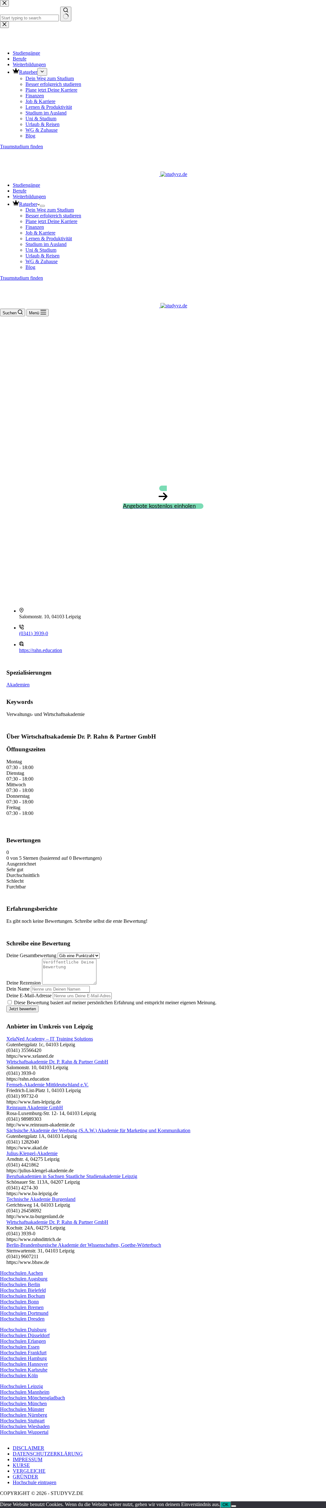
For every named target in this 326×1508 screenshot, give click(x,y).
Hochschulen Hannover (24, 1364)
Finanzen (34, 227)
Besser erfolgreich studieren (53, 215)
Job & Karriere (40, 232)
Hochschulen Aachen (21, 1273)
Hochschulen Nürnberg (23, 1415)
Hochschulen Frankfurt (23, 1352)
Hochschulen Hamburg (23, 1358)
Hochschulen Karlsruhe (23, 1369)
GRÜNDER (25, 1476)
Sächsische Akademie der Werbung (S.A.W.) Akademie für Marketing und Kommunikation (98, 1130)
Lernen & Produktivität (48, 238)
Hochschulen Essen (19, 1347)
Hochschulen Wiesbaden (25, 1426)
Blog (30, 267)
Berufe (19, 190)
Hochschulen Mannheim (24, 1392)
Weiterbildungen (29, 196)
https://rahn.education (40, 650)
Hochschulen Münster (22, 1409)
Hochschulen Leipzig (21, 1386)
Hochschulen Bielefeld (23, 1290)
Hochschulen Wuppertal (24, 1432)
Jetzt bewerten (22, 1009)
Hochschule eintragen (34, 1482)
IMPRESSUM (27, 1459)
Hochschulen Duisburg (23, 1329)
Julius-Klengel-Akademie (32, 1153)
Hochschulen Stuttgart (22, 1420)
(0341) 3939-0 (33, 633)
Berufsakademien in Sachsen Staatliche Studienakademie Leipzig (71, 1176)
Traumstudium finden (21, 278)
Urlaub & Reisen (42, 255)
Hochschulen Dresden (22, 1319)
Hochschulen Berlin (20, 1284)
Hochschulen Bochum (22, 1296)
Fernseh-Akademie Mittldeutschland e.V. (47, 1084)
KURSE (21, 1465)
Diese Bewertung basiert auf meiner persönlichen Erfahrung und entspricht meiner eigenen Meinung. (115, 1002)
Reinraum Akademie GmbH (34, 1107)
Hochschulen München (23, 1403)
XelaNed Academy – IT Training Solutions (49, 1039)
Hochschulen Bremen (22, 1307)
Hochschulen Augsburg (23, 1278)
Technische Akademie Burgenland (40, 1199)
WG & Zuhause (41, 261)
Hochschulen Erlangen (23, 1341)
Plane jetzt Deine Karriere (51, 221)
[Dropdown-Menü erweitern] (42, 206)
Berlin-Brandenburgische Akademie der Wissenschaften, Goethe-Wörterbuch (83, 1245)
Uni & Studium (40, 250)
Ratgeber (28, 204)
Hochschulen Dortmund (24, 1313)
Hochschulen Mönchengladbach (32, 1397)
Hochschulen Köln (19, 1375)
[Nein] (233, 1506)
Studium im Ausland (46, 244)
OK (226, 1504)
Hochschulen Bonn (19, 1301)
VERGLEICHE (29, 1471)
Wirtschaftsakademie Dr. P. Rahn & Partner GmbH (57, 1061)
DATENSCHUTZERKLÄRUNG (48, 1453)
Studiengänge (26, 185)
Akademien (18, 684)
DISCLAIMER (28, 1448)
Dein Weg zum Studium (49, 210)
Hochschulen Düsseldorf (25, 1335)
